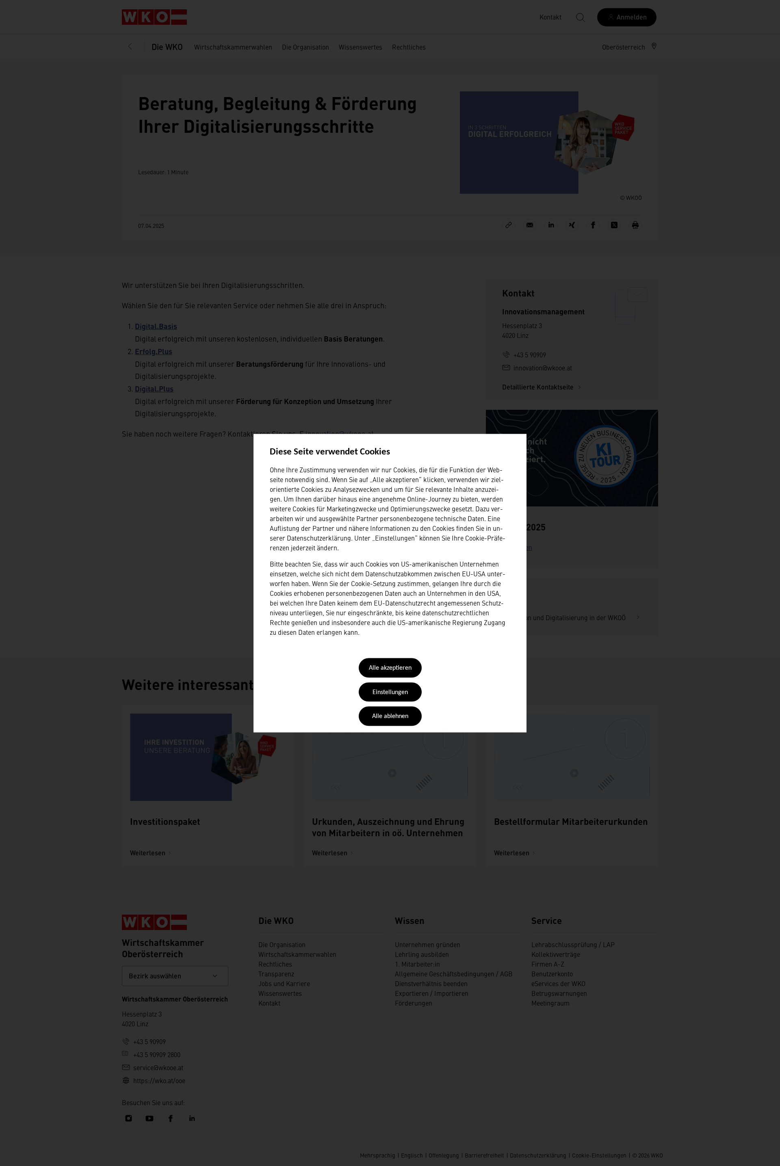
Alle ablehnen (390, 717)
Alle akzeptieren (390, 668)
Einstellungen (390, 692)
